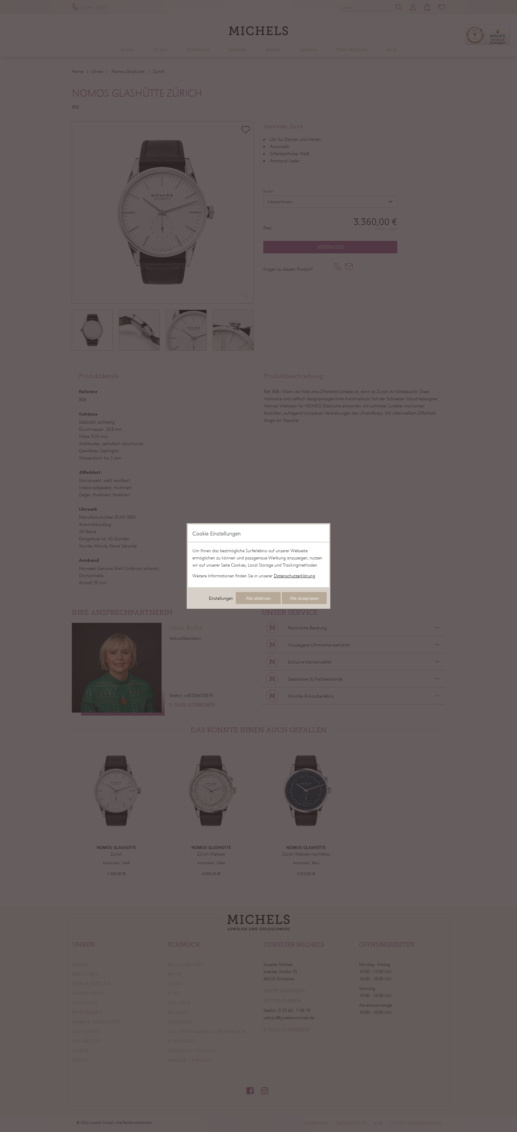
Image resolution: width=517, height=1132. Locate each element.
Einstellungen (221, 598)
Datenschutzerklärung (294, 576)
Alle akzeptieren (304, 598)
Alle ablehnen (258, 598)
